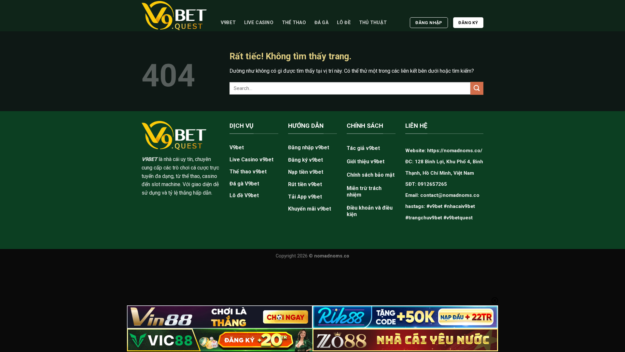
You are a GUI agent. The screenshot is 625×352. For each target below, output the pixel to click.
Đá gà (321, 22)
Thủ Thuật (373, 22)
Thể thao (294, 22)
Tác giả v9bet (363, 148)
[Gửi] (476, 88)
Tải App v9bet (305, 197)
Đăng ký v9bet (305, 160)
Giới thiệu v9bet (365, 161)
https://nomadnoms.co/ (454, 151)
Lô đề (344, 22)
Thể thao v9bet (248, 172)
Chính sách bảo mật (371, 175)
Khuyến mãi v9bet (309, 209)
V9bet (228, 22)
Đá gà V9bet (244, 184)
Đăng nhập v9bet (308, 147)
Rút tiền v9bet (305, 184)
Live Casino (258, 22)
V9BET (149, 159)
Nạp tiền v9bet (305, 172)
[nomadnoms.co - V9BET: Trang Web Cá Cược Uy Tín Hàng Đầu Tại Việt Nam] (174, 15)
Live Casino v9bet (251, 159)
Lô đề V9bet (244, 195)
